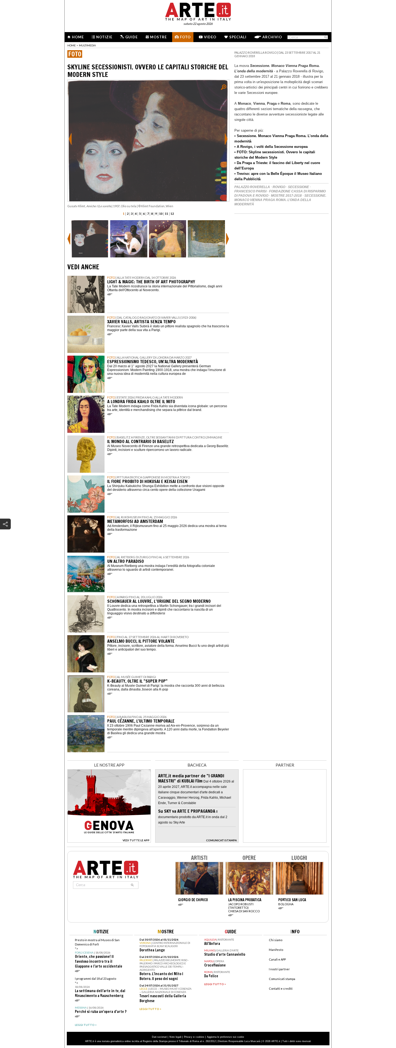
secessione (298, 187)
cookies (200, 1037)
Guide (131, 37)
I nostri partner (279, 969)
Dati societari (159, 1037)
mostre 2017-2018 (286, 196)
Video (210, 37)
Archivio (272, 37)
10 (160, 213)
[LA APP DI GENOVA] (109, 841)
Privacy (188, 1037)
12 (172, 213)
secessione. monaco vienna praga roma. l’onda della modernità (280, 200)
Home (78, 37)
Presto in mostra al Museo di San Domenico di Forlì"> (98, 953)
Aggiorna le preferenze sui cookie (225, 1037)
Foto (185, 37)
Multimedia (87, 45)
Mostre (158, 37)
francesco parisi (250, 191)
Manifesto (276, 949)
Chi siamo (275, 940)
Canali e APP (277, 959)
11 (166, 213)
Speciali (237, 37)
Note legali (175, 1037)
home (71, 45)
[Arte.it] (198, 11)
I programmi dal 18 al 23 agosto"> (100, 987)
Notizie (104, 37)
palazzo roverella (252, 187)
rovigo (279, 187)
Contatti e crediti (281, 988)
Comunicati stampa (282, 979)
